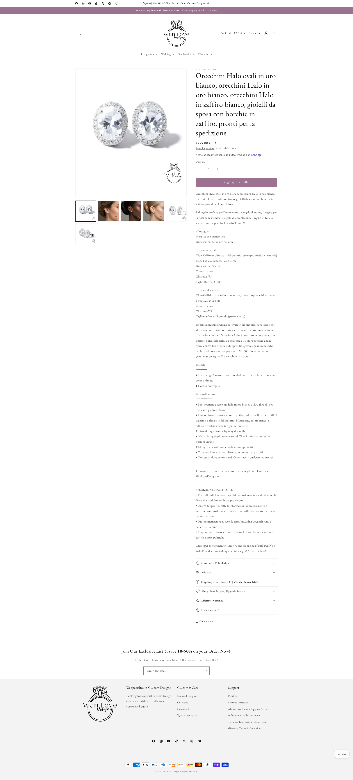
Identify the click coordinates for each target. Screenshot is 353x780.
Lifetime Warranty (238, 702)
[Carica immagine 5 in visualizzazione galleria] (176, 211)
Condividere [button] (206, 621)
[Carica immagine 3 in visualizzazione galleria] (131, 211)
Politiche (232, 696)
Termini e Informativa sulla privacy (247, 721)
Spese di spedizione (205, 148)
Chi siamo (182, 702)
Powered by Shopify (188, 771)
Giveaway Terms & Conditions (245, 728)
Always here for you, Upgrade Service (248, 709)
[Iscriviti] (205, 670)
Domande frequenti (187, 696)
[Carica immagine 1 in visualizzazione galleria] (85, 211)
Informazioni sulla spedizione (244, 715)
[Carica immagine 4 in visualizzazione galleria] (153, 211)
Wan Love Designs (171, 771)
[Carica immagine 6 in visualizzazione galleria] (85, 233)
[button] (79, 33)
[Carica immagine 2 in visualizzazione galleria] (108, 211)
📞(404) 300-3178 (187, 715)
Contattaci (183, 709)
